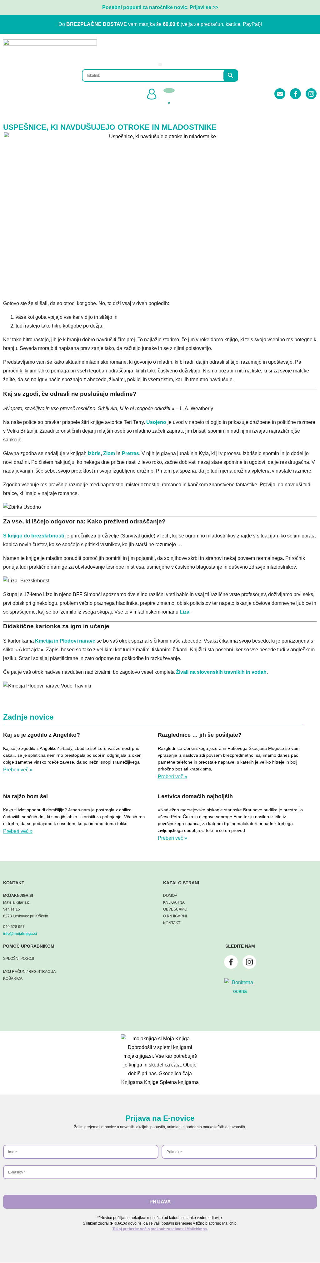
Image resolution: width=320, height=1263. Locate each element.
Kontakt (171, 923)
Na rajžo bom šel (25, 796)
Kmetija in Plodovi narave (65, 641)
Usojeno (157, 422)
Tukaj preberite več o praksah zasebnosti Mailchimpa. (160, 1229)
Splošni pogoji (18, 958)
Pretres (130, 453)
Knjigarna (174, 902)
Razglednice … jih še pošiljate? (200, 735)
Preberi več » (17, 769)
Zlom (109, 453)
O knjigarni (175, 916)
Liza (184, 611)
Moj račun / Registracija (29, 971)
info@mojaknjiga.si (20, 933)
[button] (160, 64)
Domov (170, 895)
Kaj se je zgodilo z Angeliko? (41, 735)
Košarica (12, 978)
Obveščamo (175, 909)
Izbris (94, 453)
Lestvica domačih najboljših (195, 796)
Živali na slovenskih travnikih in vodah (221, 672)
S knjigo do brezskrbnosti (33, 535)
